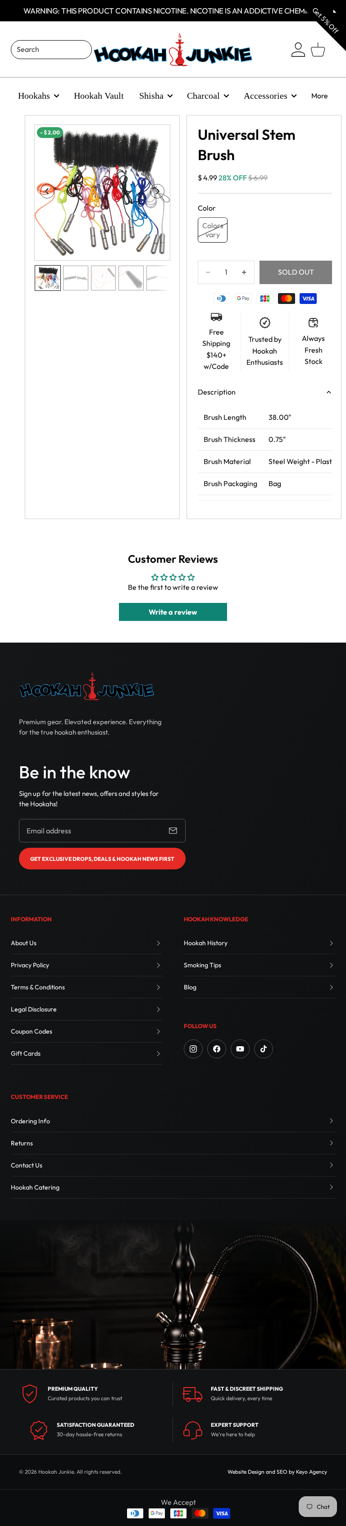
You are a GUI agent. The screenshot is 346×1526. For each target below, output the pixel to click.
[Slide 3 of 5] (103, 278)
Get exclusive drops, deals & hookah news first (102, 858)
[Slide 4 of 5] (131, 278)
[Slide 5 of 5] (159, 278)
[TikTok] (263, 1048)
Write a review (173, 611)
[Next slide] (160, 192)
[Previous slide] (44, 192)
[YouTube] (240, 1048)
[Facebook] (216, 1048)
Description (217, 391)
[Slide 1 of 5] (48, 278)
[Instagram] (193, 1048)
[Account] (298, 50)
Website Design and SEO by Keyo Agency (277, 1471)
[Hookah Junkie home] (86, 685)
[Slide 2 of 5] (76, 278)
